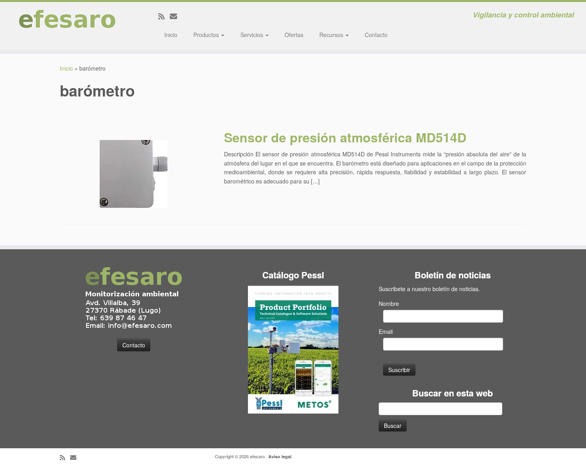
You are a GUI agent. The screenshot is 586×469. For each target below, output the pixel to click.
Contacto (376, 35)
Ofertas (294, 35)
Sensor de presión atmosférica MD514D (345, 137)
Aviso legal (279, 456)
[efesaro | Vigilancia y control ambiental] (67, 26)
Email (386, 331)
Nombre (389, 303)
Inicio (170, 35)
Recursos (332, 35)
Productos (206, 35)
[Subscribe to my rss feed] (164, 16)
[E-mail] (176, 16)
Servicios (252, 35)
